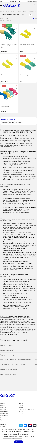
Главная (2, 11)
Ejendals (4, 122)
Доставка (21, 403)
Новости (3, 403)
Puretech (11, 122)
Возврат (21, 407)
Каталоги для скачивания (26, 409)
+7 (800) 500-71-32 (15, 1)
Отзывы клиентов (5, 417)
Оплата (21, 405)
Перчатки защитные (11, 11)
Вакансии (3, 409)
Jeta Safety (19, 122)
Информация (23, 401)
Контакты (3, 424)
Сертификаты (4, 411)
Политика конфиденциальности (25, 412)
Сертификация (4, 415)
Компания (3, 401)
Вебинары (3, 407)
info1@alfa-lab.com (32, 1)
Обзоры (2, 405)
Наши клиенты (4, 413)
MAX (1, 1)
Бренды (2, 419)
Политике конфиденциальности (12, 438)
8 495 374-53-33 (5, 426)
